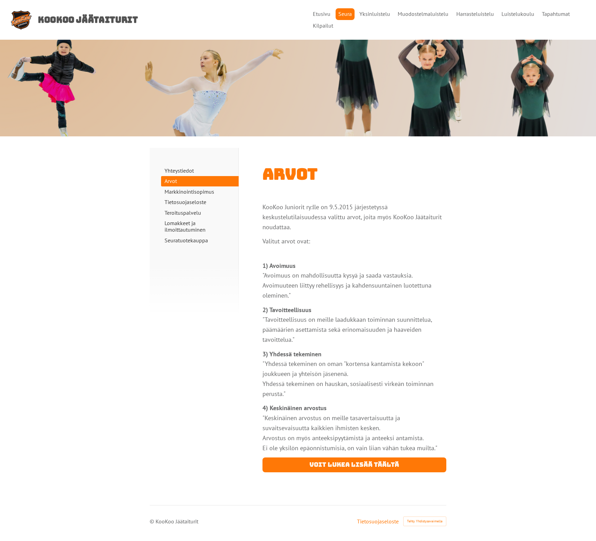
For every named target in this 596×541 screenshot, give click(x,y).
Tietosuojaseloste (378, 521)
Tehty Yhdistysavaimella (425, 521)
